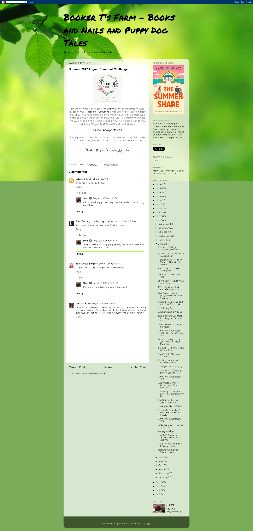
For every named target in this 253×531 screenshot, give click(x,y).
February (163, 473)
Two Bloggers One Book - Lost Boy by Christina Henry (171, 318)
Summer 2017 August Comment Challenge (169, 248)
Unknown (80, 179)
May (161, 461)
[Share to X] (111, 164)
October (163, 232)
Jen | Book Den (83, 303)
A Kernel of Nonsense (97, 111)
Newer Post (77, 367)
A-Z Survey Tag (166, 308)
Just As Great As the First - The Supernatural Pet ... (171, 394)
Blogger (148, 523)
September (164, 236)
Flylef (76, 111)
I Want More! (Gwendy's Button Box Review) (170, 371)
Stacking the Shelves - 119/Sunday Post (169, 361)
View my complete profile (174, 510)
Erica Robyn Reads (85, 263)
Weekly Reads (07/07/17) (170, 406)
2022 (158, 200)
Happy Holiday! (166, 431)
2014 (158, 490)
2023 (158, 196)
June (161, 457)
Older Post (138, 367)
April (161, 465)
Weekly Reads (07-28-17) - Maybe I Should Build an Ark (171, 262)
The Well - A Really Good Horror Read (171, 349)
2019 (158, 212)
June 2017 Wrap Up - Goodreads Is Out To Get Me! (170, 437)
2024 (159, 192)
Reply (79, 187)
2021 (158, 204)
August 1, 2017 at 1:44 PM (108, 263)
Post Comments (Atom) (94, 373)
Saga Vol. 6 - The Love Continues (169, 355)
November (163, 228)
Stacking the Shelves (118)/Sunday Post (168, 401)
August (162, 240)
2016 (158, 482)
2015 (158, 486)
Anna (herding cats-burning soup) (93, 221)
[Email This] (105, 164)
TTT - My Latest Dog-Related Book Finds (169, 288)
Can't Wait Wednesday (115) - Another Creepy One (170, 333)
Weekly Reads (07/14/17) (170, 366)
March (162, 469)
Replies (82, 193)
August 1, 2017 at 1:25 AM (123, 221)
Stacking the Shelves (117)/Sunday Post (168, 451)
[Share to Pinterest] (116, 164)
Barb (85, 198)
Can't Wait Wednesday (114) (169, 378)
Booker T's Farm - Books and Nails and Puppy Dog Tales (119, 30)
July (160, 244)
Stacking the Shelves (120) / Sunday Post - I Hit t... (170, 303)
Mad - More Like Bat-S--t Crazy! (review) (171, 445)
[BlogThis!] (108, 164)
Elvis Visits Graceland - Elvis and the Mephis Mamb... (169, 412)
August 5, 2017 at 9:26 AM (104, 303)
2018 (158, 216)
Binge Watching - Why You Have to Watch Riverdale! (169, 342)
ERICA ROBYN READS (107, 130)
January (162, 477)
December (164, 224)
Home (108, 367)
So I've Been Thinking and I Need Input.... (171, 282)
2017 (158, 220)
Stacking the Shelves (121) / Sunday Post (171, 254)
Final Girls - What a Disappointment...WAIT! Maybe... (170, 296)
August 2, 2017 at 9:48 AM (105, 198)
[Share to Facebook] (113, 164)
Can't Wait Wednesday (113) (169, 420)
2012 (158, 494)
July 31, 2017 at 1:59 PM (97, 179)
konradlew (124, 523)
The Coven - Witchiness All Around (170, 269)
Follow (156, 160)
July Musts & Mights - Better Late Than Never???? (169, 385)
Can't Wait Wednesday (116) (169, 275)
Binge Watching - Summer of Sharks (171, 426)
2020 (158, 208)
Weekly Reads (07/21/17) (170, 312)
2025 (158, 188)
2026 (158, 184)
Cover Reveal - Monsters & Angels (171, 325)
